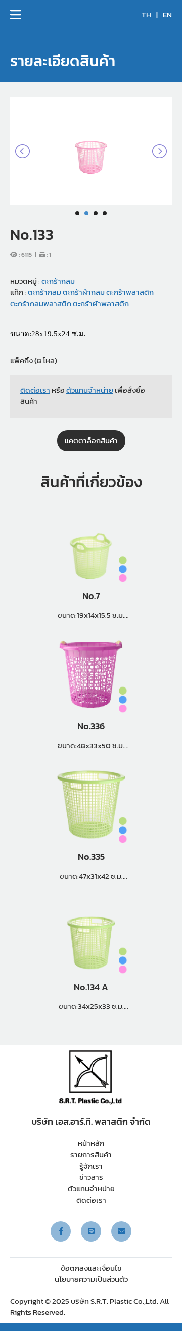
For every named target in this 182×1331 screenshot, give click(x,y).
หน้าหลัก (91, 1143)
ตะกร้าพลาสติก (129, 292)
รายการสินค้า (91, 1154)
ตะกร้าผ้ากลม (83, 292)
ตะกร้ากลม (58, 281)
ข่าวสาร (91, 1177)
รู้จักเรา (91, 1166)
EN (167, 14)
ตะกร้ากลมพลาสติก (40, 303)
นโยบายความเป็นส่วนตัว (91, 1279)
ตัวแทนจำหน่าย (91, 1189)
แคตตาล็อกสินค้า (91, 440)
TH (146, 14)
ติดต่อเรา (91, 1200)
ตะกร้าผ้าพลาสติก (100, 303)
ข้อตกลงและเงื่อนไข (91, 1268)
